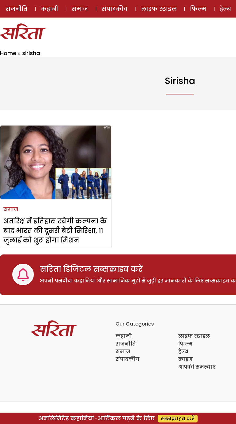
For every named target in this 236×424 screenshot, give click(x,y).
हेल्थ (183, 351)
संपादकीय (114, 9)
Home (8, 53)
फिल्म (198, 9)
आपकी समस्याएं (197, 366)
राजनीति (16, 9)
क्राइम (185, 359)
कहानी (49, 9)
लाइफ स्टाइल (159, 9)
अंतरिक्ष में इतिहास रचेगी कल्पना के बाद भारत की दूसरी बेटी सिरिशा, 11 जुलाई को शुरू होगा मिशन (55, 231)
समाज (80, 9)
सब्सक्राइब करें (178, 418)
